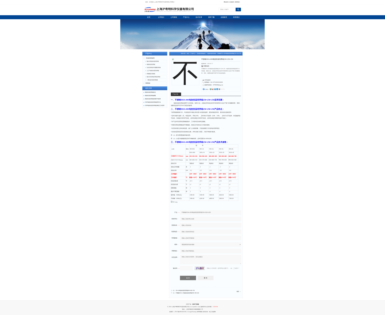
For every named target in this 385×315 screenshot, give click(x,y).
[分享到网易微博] (219, 89)
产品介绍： (175, 94)
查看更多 (147, 83)
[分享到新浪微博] (213, 89)
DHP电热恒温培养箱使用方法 (153, 102)
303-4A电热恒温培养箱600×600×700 (185, 290)
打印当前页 (208, 80)
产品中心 (192, 53)
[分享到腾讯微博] (215, 89)
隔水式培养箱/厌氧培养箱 (153, 77)
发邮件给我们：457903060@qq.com (214, 85)
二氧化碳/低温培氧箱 (152, 80)
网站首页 (226, 2)
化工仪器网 (212, 311)
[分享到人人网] (217, 89)
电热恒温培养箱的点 (150, 92)
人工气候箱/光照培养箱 (153, 70)
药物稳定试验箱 (151, 73)
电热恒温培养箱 (151, 64)
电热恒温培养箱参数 (150, 95)
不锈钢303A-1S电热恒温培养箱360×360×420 (187, 293)
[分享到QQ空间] (210, 89)
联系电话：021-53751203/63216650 (214, 82)
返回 (238, 291)
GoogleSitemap (192, 311)
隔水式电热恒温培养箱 (153, 61)
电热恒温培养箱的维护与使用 (153, 99)
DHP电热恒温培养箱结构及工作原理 (154, 105)
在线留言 (231, 2)
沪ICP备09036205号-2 (181, 311)
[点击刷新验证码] (200, 268)
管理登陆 (199, 311)
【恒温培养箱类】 (150, 58)
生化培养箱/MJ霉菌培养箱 (154, 67)
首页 (188, 53)
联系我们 (237, 2)
